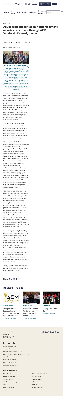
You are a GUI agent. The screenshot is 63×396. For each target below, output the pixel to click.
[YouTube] (48, 332)
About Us (48, 4)
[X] (53, 332)
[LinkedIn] (55, 332)
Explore (6, 12)
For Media (13, 12)
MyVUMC (24, 12)
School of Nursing (8, 379)
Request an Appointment (9, 365)
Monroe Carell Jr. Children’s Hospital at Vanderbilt (16, 354)
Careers (5, 390)
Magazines (32, 12)
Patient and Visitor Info (9, 376)
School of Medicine (37, 376)
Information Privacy (8, 387)
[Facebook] (46, 332)
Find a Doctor (7, 374)
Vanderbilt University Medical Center (12, 351)
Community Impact (42, 12)
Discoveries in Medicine (9, 359)
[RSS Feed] (43, 332)
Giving (4, 384)
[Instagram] (51, 332)
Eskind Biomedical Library (10, 382)
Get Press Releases (42, 4)
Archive (54, 4)
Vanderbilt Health (7, 349)
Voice (18, 12)
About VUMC (35, 390)
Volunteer (34, 384)
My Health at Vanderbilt (9, 357)
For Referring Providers (9, 362)
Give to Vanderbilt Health (9, 346)
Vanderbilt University (37, 379)
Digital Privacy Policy (37, 387)
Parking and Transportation (39, 374)
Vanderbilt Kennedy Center (11, 98)
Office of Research (37, 382)
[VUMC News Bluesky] (58, 332)
